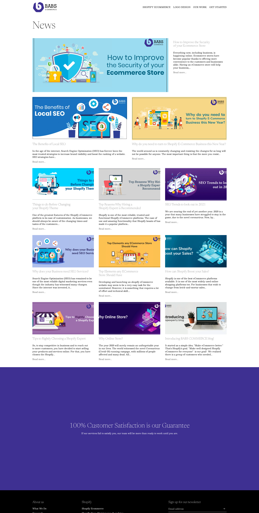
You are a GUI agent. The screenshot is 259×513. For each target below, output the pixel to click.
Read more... (179, 72)
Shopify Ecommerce (93, 508)
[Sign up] (224, 508)
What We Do (39, 508)
